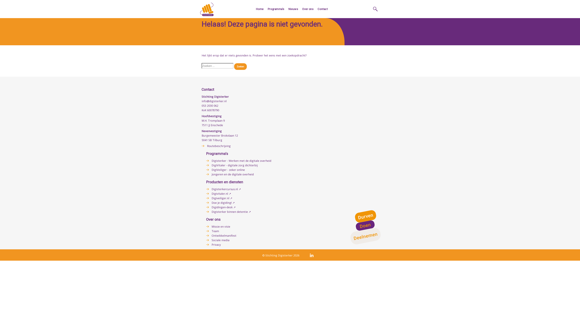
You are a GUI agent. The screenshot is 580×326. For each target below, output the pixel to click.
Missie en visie (221, 226)
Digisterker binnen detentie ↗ (231, 212)
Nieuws (293, 9)
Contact (323, 9)
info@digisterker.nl (214, 101)
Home (260, 9)
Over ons (308, 9)
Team (215, 231)
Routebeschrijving (219, 146)
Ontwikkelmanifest (224, 235)
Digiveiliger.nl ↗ (222, 198)
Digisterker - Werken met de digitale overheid (241, 161)
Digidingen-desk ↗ (224, 207)
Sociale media (220, 240)
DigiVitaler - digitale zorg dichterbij (235, 165)
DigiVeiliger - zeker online (228, 170)
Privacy (216, 244)
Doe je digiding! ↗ (223, 203)
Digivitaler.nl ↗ (221, 193)
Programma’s (276, 9)
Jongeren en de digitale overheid (233, 174)
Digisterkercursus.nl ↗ (226, 189)
